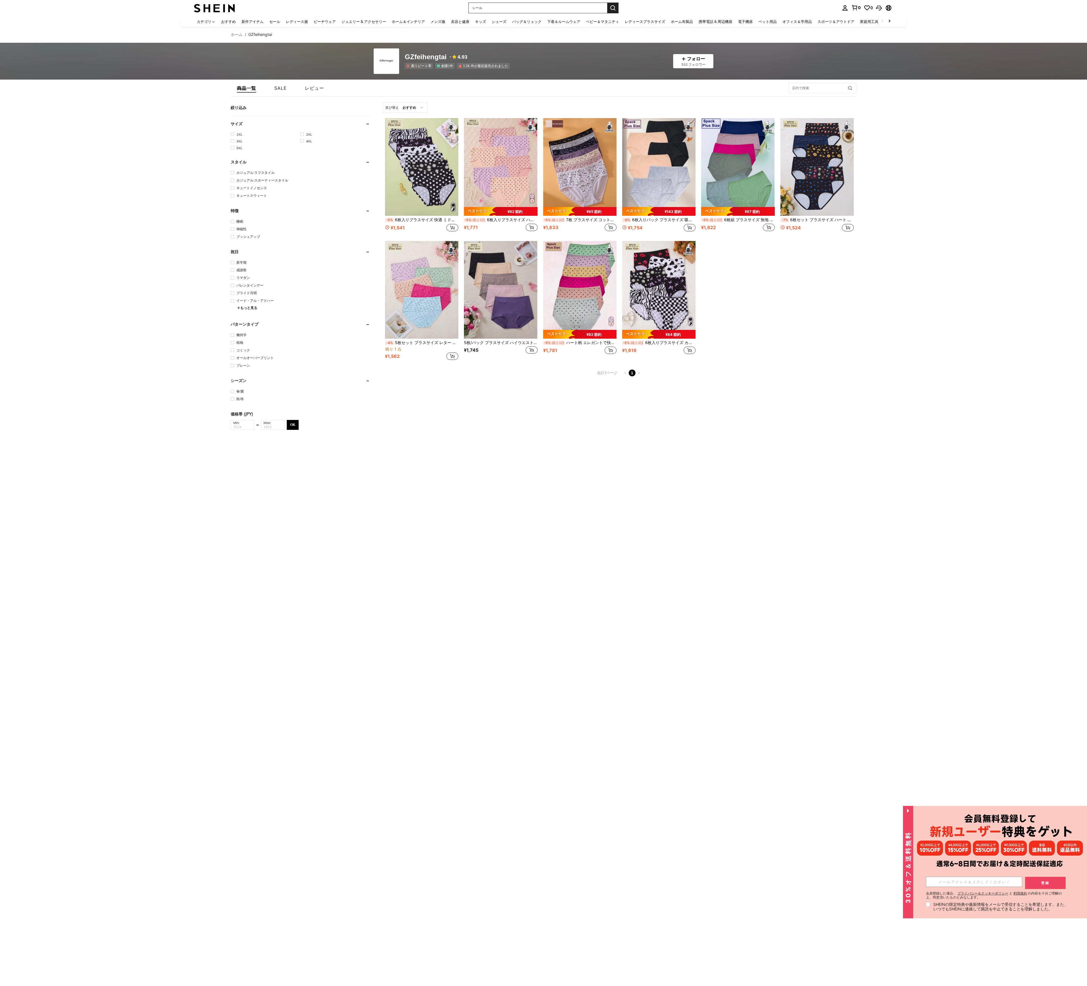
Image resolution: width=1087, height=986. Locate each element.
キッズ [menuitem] (480, 21)
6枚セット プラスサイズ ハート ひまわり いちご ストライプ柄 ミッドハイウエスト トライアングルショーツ (818, 219)
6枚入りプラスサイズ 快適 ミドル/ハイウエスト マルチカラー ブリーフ (422, 219)
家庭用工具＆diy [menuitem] (873, 21)
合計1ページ (607, 373)
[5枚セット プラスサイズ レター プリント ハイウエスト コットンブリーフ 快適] (421, 290)
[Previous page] (625, 373)
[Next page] (638, 373)
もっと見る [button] (248, 308)
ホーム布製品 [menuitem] (682, 21)
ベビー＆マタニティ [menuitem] (602, 21)
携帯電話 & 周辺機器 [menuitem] (715, 21)
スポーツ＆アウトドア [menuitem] (836, 21)
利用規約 (1020, 893)
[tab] (246, 88)
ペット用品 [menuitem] (767, 21)
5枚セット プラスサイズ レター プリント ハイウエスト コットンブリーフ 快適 (422, 342)
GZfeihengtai (426, 57)
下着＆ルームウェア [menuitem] (563, 21)
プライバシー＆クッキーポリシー (982, 893)
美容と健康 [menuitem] (460, 21)
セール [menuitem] (274, 21)
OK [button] (292, 425)
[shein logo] (214, 8)
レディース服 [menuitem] (297, 21)
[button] (879, 8)
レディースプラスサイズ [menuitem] (645, 21)
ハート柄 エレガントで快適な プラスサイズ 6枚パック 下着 (580, 342)
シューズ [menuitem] (499, 21)
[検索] (613, 8)
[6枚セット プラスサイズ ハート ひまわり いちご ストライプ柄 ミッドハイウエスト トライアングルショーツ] (817, 167)
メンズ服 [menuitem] (438, 21)
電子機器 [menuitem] (745, 21)
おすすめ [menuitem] (228, 21)
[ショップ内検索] (850, 88)
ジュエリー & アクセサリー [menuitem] (363, 21)
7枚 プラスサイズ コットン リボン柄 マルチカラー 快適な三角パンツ (580, 219)
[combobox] (405, 108)
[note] (500, 211)
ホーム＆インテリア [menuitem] (408, 21)
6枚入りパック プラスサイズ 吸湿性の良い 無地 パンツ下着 (659, 219)
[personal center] (845, 8)
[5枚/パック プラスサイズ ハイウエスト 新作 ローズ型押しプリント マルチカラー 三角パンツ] (500, 290)
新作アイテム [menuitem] (252, 21)
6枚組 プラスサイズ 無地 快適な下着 (738, 219)
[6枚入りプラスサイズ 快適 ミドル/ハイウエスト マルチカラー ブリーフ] (421, 167)
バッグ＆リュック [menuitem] (527, 21)
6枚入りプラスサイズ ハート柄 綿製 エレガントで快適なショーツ (501, 219)
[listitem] (420, 66)
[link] (856, 7)
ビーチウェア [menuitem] (325, 21)
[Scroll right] (889, 21)
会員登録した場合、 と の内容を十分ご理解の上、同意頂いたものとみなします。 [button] (994, 895)
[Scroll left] (883, 21)
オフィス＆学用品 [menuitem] (797, 21)
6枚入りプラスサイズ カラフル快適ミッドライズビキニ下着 (659, 342)
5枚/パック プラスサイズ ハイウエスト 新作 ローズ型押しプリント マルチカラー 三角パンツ (500, 342)
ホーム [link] (237, 34)
